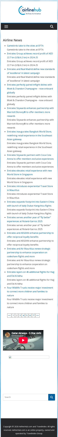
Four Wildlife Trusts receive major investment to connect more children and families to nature (30, 291)
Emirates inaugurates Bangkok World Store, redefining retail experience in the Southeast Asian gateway (29, 135)
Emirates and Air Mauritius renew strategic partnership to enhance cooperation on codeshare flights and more (28, 252)
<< (9, 315)
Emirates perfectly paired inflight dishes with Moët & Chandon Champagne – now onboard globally (30, 88)
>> (37, 315)
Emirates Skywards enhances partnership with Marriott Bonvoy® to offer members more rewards (30, 112)
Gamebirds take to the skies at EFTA (25, 45)
